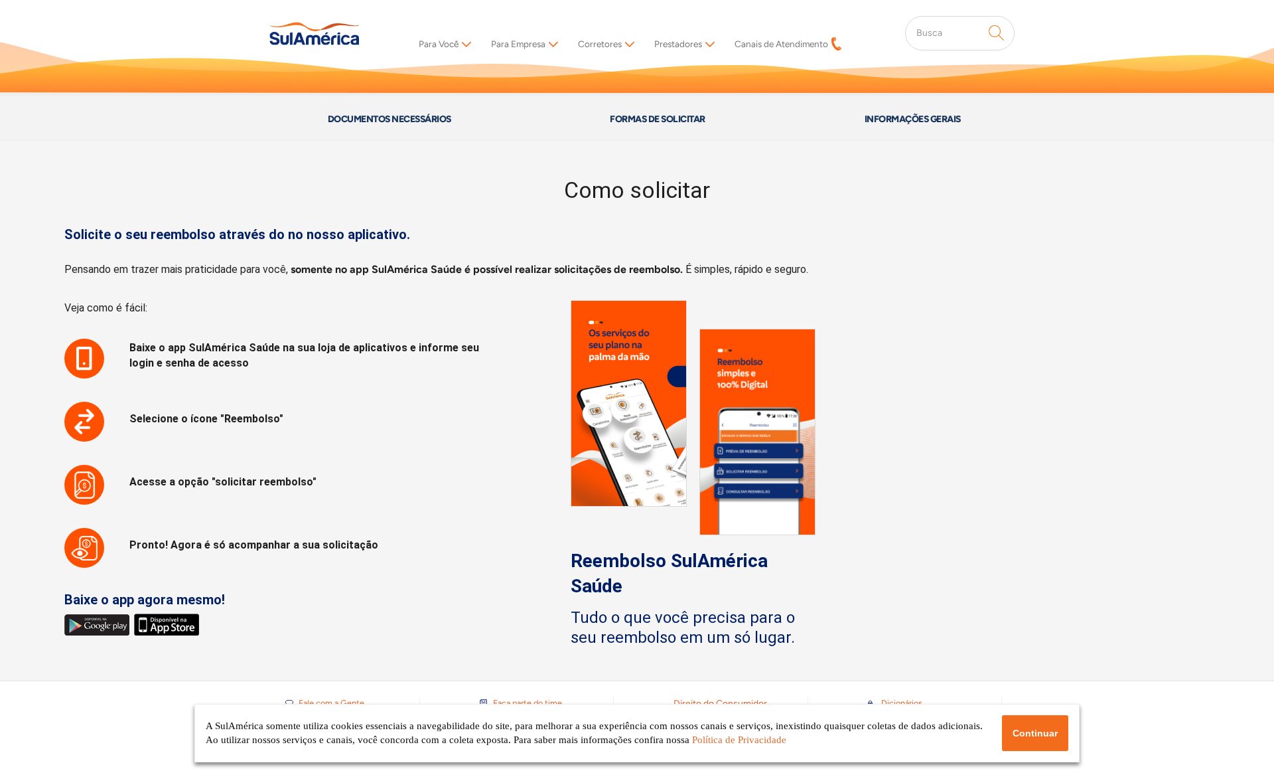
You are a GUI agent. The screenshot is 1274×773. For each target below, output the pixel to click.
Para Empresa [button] (518, 44)
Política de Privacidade (739, 739)
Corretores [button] (600, 44)
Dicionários (901, 703)
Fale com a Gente (331, 703)
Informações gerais (913, 119)
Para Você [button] (439, 44)
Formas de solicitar (657, 119)
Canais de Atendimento (781, 44)
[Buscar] (997, 33)
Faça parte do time (527, 703)
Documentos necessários (389, 119)
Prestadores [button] (678, 44)
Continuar (1035, 733)
